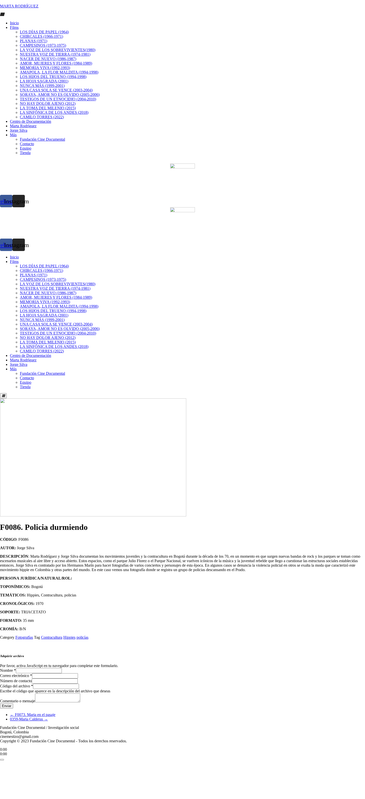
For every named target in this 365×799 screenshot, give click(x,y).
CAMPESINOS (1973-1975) (43, 45)
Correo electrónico (16, 675)
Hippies (69, 637)
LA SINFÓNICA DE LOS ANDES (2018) (54, 112)
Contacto (27, 144)
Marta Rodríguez (23, 126)
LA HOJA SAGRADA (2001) (44, 81)
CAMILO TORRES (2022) (42, 117)
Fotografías (24, 637)
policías (82, 637)
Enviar (6, 706)
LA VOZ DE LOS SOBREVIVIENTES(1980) (57, 50)
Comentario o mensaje (17, 701)
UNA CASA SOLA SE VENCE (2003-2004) (56, 90)
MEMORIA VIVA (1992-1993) (45, 68)
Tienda (25, 153)
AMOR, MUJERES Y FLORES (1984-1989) (56, 63)
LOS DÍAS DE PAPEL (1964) (44, 32)
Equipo (25, 148)
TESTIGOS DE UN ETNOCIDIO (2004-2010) (58, 99)
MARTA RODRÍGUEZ (19, 6)
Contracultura (51, 637)
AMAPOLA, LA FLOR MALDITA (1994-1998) (59, 72)
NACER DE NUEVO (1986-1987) (48, 59)
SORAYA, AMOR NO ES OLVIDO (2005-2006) (60, 94)
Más (13, 135)
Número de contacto (16, 681)
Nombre (8, 670)
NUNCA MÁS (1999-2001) (42, 86)
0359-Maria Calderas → (29, 719)
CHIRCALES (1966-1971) (41, 36)
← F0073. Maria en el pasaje (32, 715)
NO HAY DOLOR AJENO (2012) (47, 103)
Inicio (14, 23)
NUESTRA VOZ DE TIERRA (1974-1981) (55, 54)
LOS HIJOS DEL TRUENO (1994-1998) (53, 77)
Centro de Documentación (30, 121)
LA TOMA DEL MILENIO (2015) (48, 108)
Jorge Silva (18, 130)
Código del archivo (16, 686)
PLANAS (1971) (33, 41)
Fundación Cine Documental (42, 139)
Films (14, 27)
